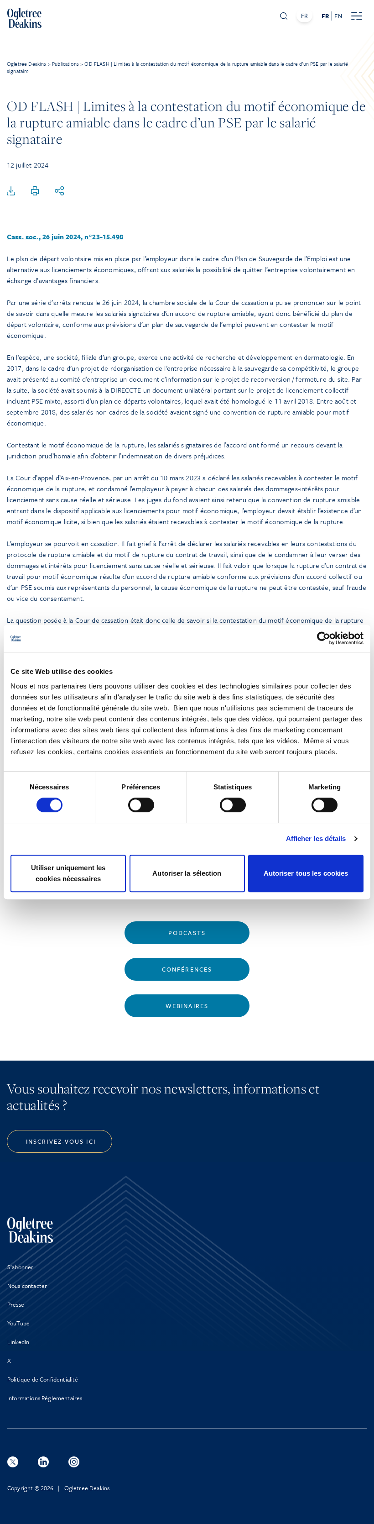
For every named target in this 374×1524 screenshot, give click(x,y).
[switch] (141, 805)
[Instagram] (73, 1461)
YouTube (18, 1323)
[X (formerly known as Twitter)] (12, 1461)
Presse (15, 1304)
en (338, 16)
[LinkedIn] (43, 1461)
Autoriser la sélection (186, 873)
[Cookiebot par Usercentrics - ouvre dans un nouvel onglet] (324, 638)
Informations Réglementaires (44, 1398)
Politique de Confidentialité (42, 1379)
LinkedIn (18, 1341)
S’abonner (20, 1267)
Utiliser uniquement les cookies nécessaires (68, 873)
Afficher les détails (316, 838)
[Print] (35, 191)
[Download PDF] (11, 191)
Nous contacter (27, 1285)
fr (325, 16)
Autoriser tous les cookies (306, 873)
